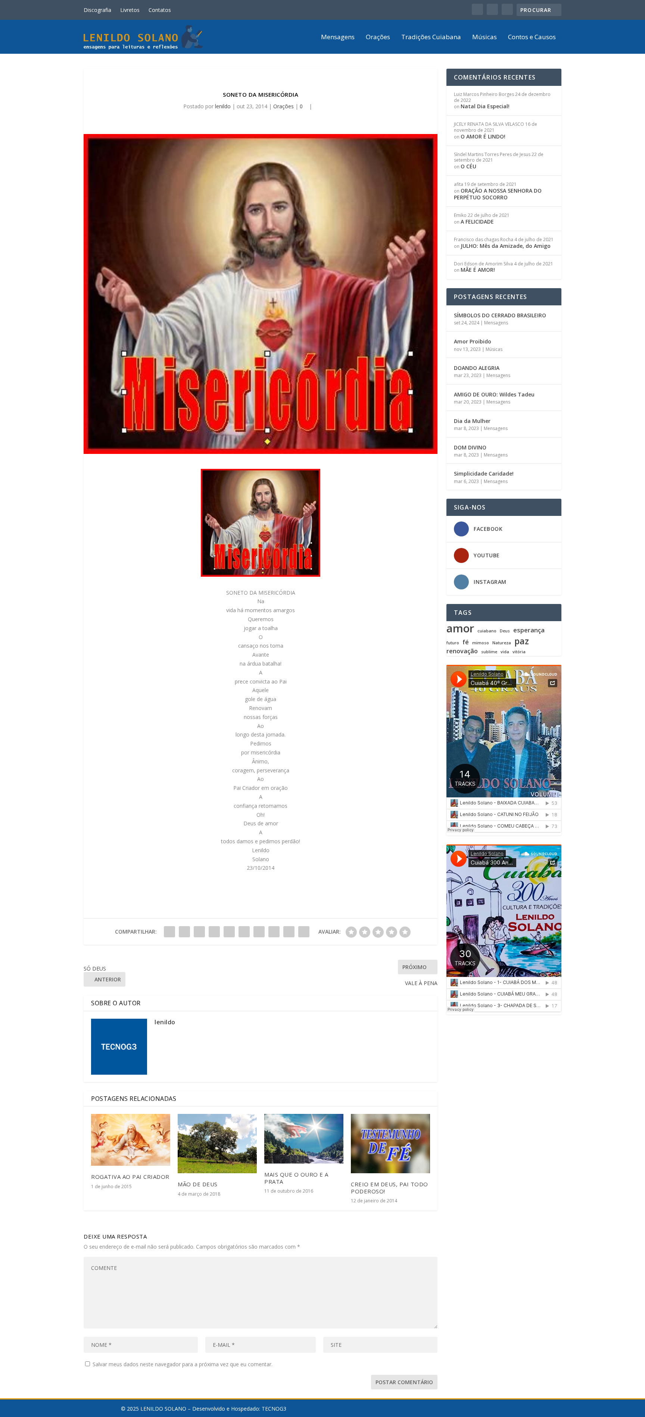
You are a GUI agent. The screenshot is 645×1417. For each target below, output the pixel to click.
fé (465, 642)
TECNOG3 (274, 1408)
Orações (378, 37)
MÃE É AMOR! (478, 269)
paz (521, 641)
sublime (489, 652)
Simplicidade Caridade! (484, 473)
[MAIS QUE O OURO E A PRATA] (303, 1139)
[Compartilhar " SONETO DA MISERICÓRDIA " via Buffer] (259, 931)
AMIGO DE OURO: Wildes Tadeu (494, 394)
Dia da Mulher (472, 420)
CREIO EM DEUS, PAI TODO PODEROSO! (389, 1187)
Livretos (130, 9)
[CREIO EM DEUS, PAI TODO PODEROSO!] (390, 1143)
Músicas (484, 37)
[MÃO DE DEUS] (217, 1143)
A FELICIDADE (477, 221)
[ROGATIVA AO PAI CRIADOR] (130, 1140)
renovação (462, 651)
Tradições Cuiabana (431, 37)
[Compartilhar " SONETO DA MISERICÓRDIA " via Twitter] (184, 931)
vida (505, 652)
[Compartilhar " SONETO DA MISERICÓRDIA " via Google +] (199, 931)
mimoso (480, 643)
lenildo (223, 106)
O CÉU (468, 166)
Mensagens (338, 37)
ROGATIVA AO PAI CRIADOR (130, 1176)
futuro (452, 643)
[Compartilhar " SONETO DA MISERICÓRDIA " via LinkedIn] (244, 931)
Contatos (160, 9)
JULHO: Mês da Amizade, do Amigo (506, 245)
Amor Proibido (472, 341)
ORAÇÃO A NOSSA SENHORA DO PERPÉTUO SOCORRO (498, 194)
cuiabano (486, 631)
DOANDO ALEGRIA (476, 367)
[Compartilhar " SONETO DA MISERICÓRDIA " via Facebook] (169, 931)
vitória (519, 652)
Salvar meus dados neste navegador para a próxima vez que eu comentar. (182, 1364)
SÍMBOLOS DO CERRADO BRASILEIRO (500, 315)
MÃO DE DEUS (198, 1184)
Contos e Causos (532, 37)
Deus (505, 631)
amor (460, 628)
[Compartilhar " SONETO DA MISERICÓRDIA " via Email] (288, 931)
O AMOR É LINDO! (483, 136)
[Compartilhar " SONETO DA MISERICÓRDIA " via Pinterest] (229, 931)
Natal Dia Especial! (485, 106)
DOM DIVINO (470, 447)
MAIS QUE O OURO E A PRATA (296, 1178)
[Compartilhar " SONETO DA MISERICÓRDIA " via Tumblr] (214, 931)
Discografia (97, 9)
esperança (529, 630)
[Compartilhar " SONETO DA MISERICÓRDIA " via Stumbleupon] (274, 931)
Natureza (501, 643)
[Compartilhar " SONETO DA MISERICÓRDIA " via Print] (303, 931)
